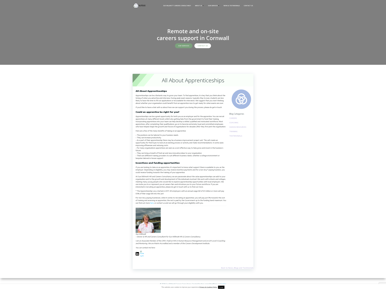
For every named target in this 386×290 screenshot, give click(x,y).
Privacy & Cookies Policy (208, 287)
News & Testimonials (232, 6)
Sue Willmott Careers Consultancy (177, 6)
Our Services (213, 6)
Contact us (248, 6)
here (152, 203)
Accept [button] (221, 287)
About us (198, 6)
